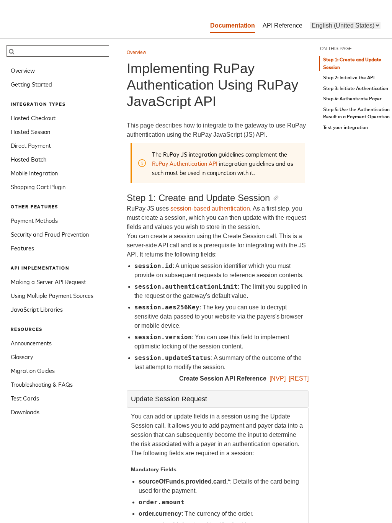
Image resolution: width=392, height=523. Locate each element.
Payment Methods (34, 220)
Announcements (31, 342)
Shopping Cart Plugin (38, 186)
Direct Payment (31, 145)
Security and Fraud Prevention (50, 234)
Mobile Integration (34, 172)
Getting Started (31, 84)
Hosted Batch (28, 159)
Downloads (25, 411)
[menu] (345, 25)
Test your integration (345, 127)
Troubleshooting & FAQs (42, 384)
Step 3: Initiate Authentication (355, 88)
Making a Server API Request (48, 281)
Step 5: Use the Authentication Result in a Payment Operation (356, 113)
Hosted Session (30, 131)
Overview (23, 70)
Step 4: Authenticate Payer (352, 98)
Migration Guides (33, 370)
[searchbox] (58, 51)
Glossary (22, 356)
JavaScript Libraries (37, 309)
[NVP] (278, 378)
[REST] (299, 378)
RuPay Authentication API (184, 163)
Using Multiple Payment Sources (52, 295)
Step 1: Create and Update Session (352, 63)
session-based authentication (210, 208)
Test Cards (25, 398)
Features (22, 248)
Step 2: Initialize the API (348, 77)
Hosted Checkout (33, 117)
